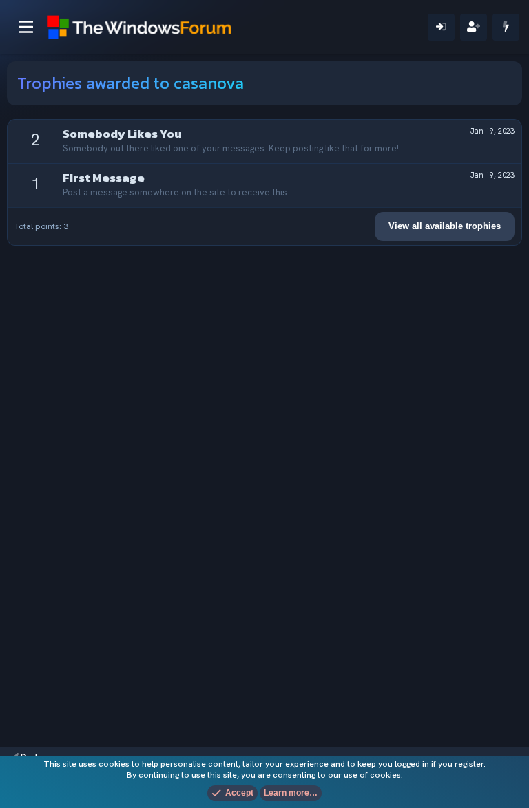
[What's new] (505, 27)
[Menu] (26, 26)
